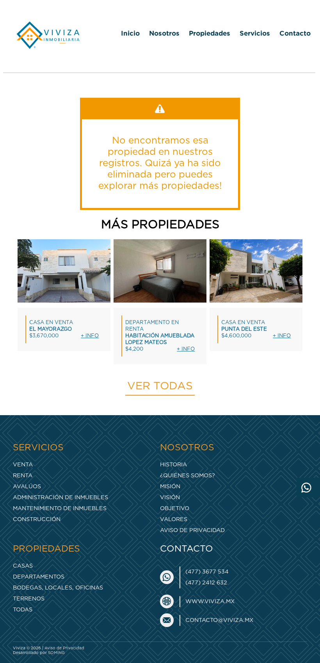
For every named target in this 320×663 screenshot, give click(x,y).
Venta (23, 465)
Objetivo (174, 508)
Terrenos (28, 599)
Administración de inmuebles (60, 497)
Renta (22, 475)
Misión (170, 486)
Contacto (295, 33)
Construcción (36, 519)
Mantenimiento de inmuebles (60, 508)
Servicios (255, 33)
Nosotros (164, 33)
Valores (173, 519)
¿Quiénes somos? (187, 475)
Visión (170, 497)
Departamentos (38, 577)
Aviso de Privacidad (192, 530)
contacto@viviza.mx (219, 620)
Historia (173, 465)
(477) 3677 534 (207, 572)
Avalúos (27, 486)
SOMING (56, 653)
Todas (22, 610)
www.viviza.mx (210, 601)
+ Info (90, 336)
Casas (23, 566)
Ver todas (160, 386)
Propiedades (209, 33)
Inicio (130, 33)
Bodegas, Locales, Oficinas (58, 588)
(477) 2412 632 (206, 583)
